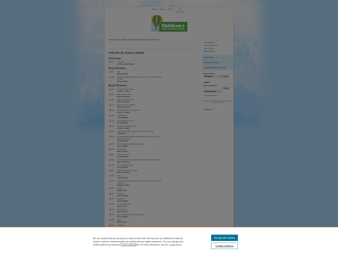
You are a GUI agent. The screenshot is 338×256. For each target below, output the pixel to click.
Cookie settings (128, 245)
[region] (169, 241)
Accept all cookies (224, 237)
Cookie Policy (175, 245)
